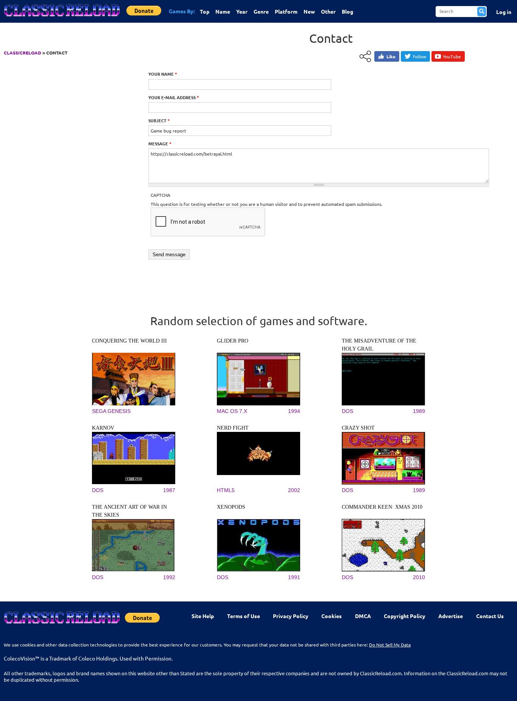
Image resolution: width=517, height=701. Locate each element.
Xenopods (231, 507)
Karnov (103, 428)
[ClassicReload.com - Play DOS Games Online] (61, 18)
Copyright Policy (404, 615)
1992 (169, 577)
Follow (419, 56)
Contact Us (490, 615)
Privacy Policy (290, 615)
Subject (159, 120)
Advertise (450, 615)
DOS (347, 411)
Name (222, 11)
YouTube (452, 56)
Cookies (331, 615)
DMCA (363, 615)
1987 (169, 490)
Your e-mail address (173, 97)
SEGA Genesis (111, 411)
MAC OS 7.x (232, 411)
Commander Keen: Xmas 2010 (382, 507)
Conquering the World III (129, 341)
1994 (294, 411)
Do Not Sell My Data (390, 645)
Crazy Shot (358, 428)
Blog (347, 11)
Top (204, 11)
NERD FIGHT (233, 428)
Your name (162, 74)
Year (242, 11)
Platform (286, 11)
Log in (503, 11)
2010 (419, 577)
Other (328, 11)
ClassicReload (22, 53)
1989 (419, 411)
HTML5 (226, 490)
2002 (294, 490)
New (309, 11)
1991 (294, 577)
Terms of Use (243, 615)
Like (391, 56)
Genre (261, 11)
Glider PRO (232, 341)
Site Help (203, 615)
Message (159, 143)
